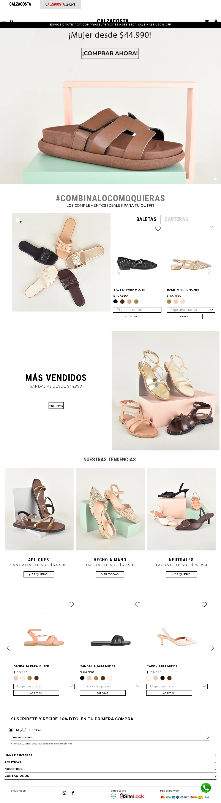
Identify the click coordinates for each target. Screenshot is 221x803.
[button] (115, 301)
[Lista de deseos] (207, 21)
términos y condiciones (57, 743)
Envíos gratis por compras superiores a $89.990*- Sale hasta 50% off (110, 24)
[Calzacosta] (20, 4)
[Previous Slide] (119, 272)
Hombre (35, 730)
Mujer (20, 730)
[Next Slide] (209, 272)
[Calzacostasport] (61, 4)
